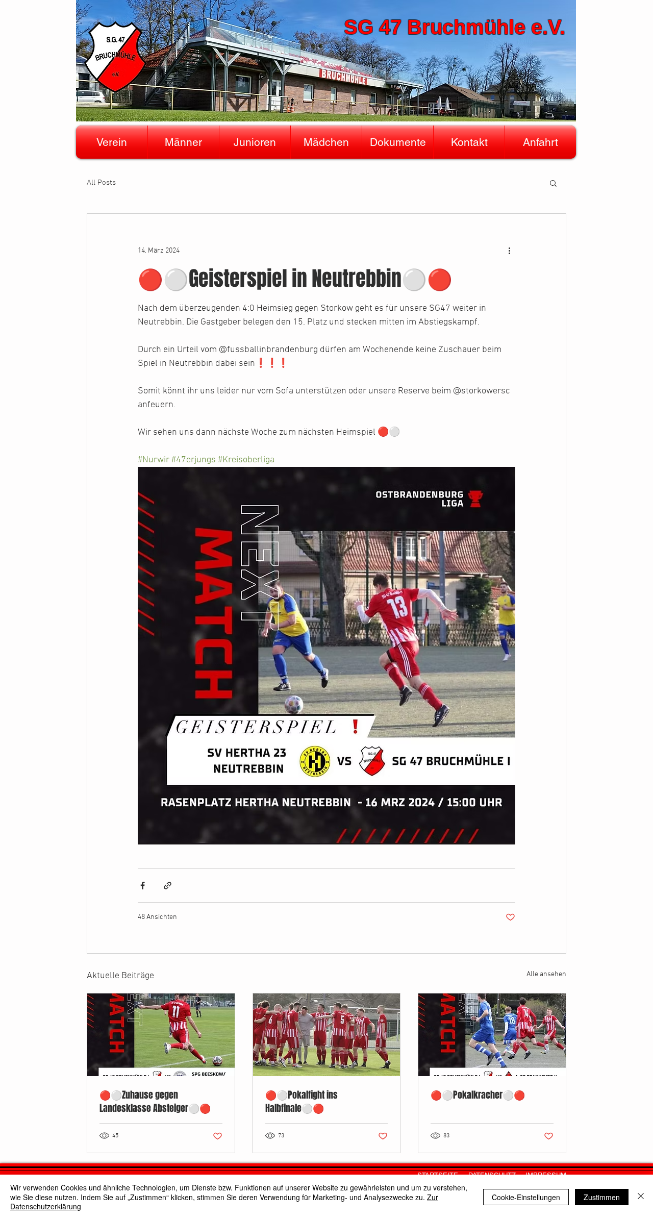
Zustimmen (602, 1197)
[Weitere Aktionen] (509, 250)
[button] (111, 142)
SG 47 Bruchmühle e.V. (454, 27)
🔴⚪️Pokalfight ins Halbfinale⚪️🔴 (301, 1101)
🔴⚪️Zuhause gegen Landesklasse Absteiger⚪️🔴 (155, 1101)
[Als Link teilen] (167, 885)
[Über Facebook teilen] (142, 885)
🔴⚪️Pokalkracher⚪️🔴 (478, 1095)
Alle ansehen (546, 974)
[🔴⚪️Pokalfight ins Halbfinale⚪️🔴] (326, 1034)
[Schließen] (641, 1197)
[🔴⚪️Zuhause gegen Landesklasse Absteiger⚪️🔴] (161, 1034)
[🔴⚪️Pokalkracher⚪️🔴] (492, 1034)
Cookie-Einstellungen (526, 1197)
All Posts (101, 182)
